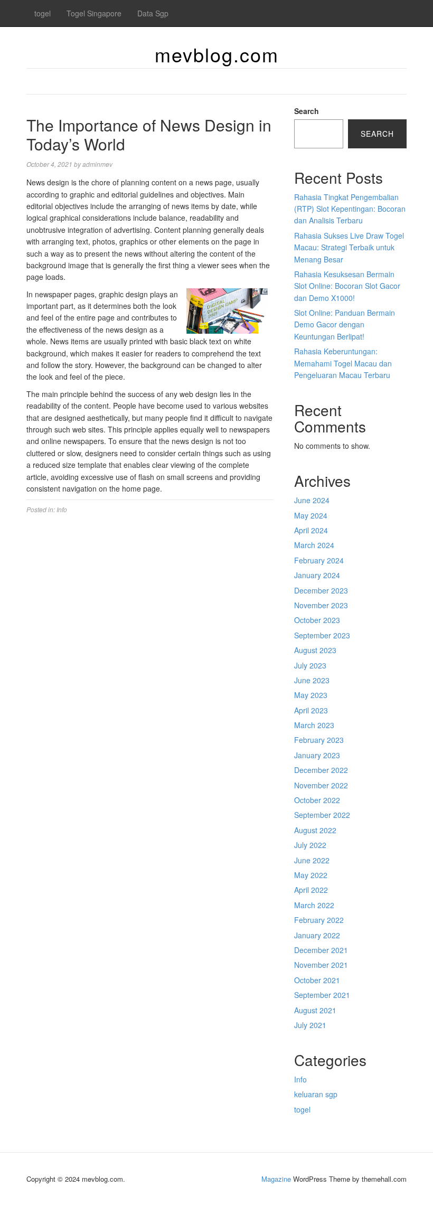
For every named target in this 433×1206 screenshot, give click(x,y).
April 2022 (311, 889)
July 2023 (310, 665)
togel (42, 13)
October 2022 (317, 800)
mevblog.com (217, 54)
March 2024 (314, 545)
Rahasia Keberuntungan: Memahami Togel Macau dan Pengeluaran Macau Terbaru (343, 363)
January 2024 (317, 575)
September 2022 (322, 814)
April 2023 (311, 710)
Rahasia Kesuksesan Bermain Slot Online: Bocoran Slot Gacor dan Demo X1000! (347, 286)
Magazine (276, 1179)
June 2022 (312, 860)
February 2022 (319, 920)
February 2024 (319, 560)
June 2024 (312, 500)
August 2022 (315, 830)
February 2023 (319, 739)
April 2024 (311, 530)
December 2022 (321, 770)
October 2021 (317, 980)
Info (62, 509)
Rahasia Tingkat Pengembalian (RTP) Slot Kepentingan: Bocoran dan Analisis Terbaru (350, 209)
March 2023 (314, 725)
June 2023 (312, 680)
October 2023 (317, 620)
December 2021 (321, 950)
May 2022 (310, 875)
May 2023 (310, 695)
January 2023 (317, 755)
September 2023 (322, 635)
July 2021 (310, 1025)
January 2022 (317, 935)
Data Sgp (152, 13)
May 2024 (310, 515)
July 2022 (310, 845)
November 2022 (321, 785)
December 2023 (321, 590)
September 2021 (322, 995)
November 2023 (321, 605)
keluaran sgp (315, 1094)
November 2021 (321, 964)
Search (306, 111)
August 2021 (315, 1010)
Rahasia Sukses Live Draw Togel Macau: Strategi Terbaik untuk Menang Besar (349, 247)
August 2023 (315, 650)
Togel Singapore (94, 13)
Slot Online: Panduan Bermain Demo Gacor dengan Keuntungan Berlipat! (344, 324)
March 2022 (314, 905)
